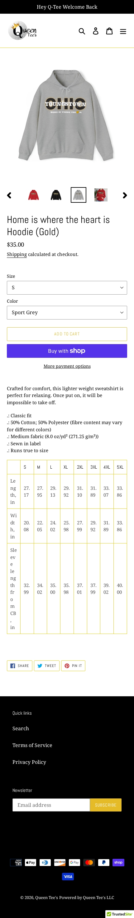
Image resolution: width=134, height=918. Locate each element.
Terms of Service (32, 745)
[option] (33, 195)
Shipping (17, 254)
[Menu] (123, 31)
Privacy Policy (29, 762)
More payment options (67, 366)
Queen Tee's (46, 897)
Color (12, 301)
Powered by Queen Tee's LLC (86, 897)
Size (11, 276)
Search (20, 728)
